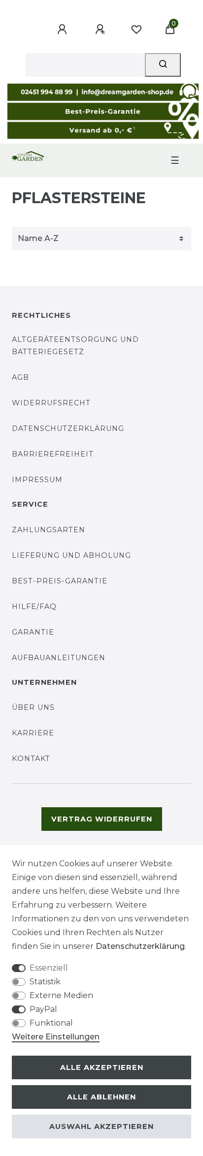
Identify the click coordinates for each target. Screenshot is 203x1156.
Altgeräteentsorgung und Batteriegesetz (75, 345)
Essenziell (49, 968)
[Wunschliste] (136, 29)
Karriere (33, 733)
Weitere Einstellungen (56, 1036)
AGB (20, 377)
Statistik (45, 981)
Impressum (37, 479)
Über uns (33, 707)
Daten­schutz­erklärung (140, 946)
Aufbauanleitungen (58, 657)
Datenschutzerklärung (68, 428)
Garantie (33, 632)
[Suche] (163, 65)
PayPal (43, 1009)
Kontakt (31, 758)
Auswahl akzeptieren (101, 1126)
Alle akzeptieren (101, 1067)
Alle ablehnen (101, 1097)
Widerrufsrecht (51, 402)
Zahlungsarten (48, 529)
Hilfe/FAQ (34, 606)
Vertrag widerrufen (101, 819)
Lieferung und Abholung (71, 555)
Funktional (51, 1023)
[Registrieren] (101, 29)
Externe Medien (61, 995)
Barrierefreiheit (53, 454)
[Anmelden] (63, 29)
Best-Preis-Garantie (59, 581)
